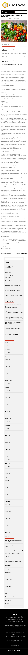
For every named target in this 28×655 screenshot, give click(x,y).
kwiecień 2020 (7, 518)
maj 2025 (6, 363)
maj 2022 (6, 445)
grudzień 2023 (7, 411)
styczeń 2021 (7, 501)
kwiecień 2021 (7, 490)
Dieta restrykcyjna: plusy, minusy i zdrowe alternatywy (14, 239)
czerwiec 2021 (7, 483)
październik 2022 (8, 439)
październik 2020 (8, 508)
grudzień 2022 (7, 435)
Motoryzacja (7, 589)
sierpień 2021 (7, 477)
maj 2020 (6, 515)
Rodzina (6, 593)
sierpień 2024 (7, 383)
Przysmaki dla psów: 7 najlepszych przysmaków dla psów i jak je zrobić (15, 626)
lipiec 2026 (7, 342)
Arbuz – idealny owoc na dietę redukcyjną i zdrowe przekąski (14, 53)
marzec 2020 (7, 521)
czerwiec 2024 (7, 390)
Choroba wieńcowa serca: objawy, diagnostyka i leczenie (15, 637)
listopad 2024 (7, 376)
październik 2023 (8, 418)
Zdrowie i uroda (8, 600)
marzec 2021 (7, 494)
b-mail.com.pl (16, 18)
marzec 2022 (7, 452)
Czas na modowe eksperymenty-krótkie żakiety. (14, 550)
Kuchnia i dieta (8, 248)
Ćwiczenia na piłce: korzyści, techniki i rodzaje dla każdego (15, 633)
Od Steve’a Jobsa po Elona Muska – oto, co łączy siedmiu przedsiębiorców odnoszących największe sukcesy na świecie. (15, 618)
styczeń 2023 (7, 432)
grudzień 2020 (7, 504)
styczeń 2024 (7, 407)
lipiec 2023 (7, 428)
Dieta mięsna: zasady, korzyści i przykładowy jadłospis (14, 240)
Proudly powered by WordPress (8, 652)
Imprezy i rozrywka (8, 579)
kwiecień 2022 (7, 449)
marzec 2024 (7, 401)
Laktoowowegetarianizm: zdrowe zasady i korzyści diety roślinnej (15, 622)
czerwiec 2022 (7, 442)
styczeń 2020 (7, 528)
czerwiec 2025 (7, 359)
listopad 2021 (7, 466)
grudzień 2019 (7, 532)
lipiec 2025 (7, 356)
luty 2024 (6, 404)
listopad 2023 (7, 414)
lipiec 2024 (7, 387)
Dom (6, 576)
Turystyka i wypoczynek (9, 596)
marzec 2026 (7, 349)
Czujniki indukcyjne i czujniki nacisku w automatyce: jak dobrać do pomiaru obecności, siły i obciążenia (14, 312)
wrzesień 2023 (7, 421)
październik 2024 (8, 380)
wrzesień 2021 (7, 473)
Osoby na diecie (4, 218)
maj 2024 (6, 394)
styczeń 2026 (7, 352)
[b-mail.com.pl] (2, 11)
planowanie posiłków (5, 206)
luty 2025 (6, 373)
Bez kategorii (7, 569)
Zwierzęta (7, 603)
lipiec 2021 (7, 480)
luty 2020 (6, 525)
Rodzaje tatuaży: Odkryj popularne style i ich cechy (15, 630)
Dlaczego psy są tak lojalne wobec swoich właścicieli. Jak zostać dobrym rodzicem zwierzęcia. (13, 555)
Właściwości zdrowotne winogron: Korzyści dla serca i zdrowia (14, 56)
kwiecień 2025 (7, 366)
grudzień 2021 (7, 463)
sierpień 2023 (7, 425)
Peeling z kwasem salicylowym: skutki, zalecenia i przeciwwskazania (15, 645)
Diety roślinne (3, 71)
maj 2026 (6, 345)
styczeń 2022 (7, 459)
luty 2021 (6, 497)
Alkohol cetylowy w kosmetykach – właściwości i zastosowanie (15, 641)
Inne (6, 582)
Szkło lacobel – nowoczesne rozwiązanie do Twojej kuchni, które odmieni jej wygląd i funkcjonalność (13, 328)
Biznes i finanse (8, 572)
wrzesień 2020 (7, 511)
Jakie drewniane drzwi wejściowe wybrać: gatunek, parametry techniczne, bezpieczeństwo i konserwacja (13, 306)
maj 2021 (6, 487)
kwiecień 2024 (7, 397)
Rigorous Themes (22, 652)
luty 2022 (6, 456)
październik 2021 (8, 470)
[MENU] (6, 12)
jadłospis (11, 159)
